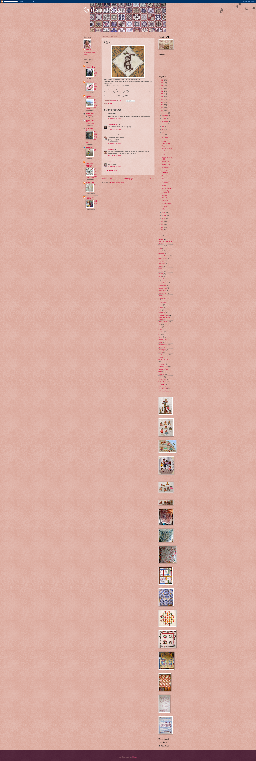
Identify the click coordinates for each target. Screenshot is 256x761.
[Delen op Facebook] (132, 101)
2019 (162, 99)
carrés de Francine (163, 256)
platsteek (164, 198)
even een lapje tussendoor (166, 191)
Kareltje (160, 305)
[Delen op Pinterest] (134, 101)
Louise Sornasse (163, 321)
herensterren (162, 285)
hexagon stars (162, 288)
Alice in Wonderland (166, 142)
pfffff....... (164, 178)
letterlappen (161, 312)
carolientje (161, 253)
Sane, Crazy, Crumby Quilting (91, 66)
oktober (164, 118)
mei (163, 132)
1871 (163, 209)
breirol (160, 251)
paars (160, 327)
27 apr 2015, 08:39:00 (114, 118)
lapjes (160, 310)
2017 (162, 105)
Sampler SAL (162, 347)
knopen (160, 307)
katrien (110, 162)
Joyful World (162, 302)
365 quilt (160, 239)
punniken (161, 332)
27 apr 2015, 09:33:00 (114, 129)
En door (95, 185)
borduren (161, 246)
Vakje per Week (163, 369)
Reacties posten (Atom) (117, 182)
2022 (162, 91)
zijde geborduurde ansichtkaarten (163, 387)
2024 (162, 85)
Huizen (160, 295)
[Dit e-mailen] (127, 101)
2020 (162, 96)
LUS (159, 324)
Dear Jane (161, 261)
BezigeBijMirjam (113, 124)
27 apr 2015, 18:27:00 (114, 166)
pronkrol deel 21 (166, 188)
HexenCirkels (162, 290)
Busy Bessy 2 (90, 82)
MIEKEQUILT (90, 147)
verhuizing (161, 374)
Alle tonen (95, 212)
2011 (162, 230)
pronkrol (160, 329)
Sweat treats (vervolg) (95, 86)
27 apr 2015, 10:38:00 (114, 156)
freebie (160, 268)
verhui (160, 371)
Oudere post (149, 179)
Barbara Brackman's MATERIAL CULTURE (89, 164)
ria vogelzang (112, 135)
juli (163, 126)
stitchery (161, 357)
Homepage (128, 179)
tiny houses (161, 364)
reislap (160, 342)
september (165, 121)
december (165, 113)
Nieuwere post (107, 179)
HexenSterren (162, 293)
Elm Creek (161, 263)
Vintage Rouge (162, 382)
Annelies (111, 149)
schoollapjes (162, 350)
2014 (162, 221)
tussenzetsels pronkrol (166, 181)
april (163, 135)
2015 (162, 110)
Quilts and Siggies (106, 9)
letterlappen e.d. (163, 315)
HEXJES (95, 149)
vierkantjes (165, 170)
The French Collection (164, 360)
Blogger (134, 757)
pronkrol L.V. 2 (166, 161)
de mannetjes (166, 167)
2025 (162, 83)
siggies (110, 103)
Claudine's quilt (162, 258)
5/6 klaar (164, 195)
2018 (162, 102)
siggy (163, 146)
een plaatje (165, 172)
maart (164, 212)
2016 (162, 107)
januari (164, 218)
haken (160, 276)
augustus (165, 124)
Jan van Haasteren (163, 298)
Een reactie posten (111, 170)
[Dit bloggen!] (129, 101)
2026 (162, 80)
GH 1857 (161, 271)
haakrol (160, 273)
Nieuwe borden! (90, 123)
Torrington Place (163, 366)
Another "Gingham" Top (96, 72)
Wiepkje (164, 185)
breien (160, 248)
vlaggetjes (161, 384)
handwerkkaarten (163, 283)
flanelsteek (165, 200)
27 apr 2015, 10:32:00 (114, 143)
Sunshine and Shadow (90, 197)
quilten (160, 337)
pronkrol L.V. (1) (166, 164)
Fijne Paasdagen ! (167, 203)
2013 (162, 224)
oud (163, 175)
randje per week (163, 339)
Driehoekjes (89, 115)
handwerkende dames (164, 279)
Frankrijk (161, 266)
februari (164, 215)
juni (163, 129)
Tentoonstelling (95, 201)
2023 (162, 88)
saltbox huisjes (162, 344)
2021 (162, 94)
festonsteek (165, 206)
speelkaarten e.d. (163, 355)
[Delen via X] (130, 101)
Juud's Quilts (90, 182)
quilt (159, 334)
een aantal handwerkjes (166, 138)
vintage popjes (162, 379)
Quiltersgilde (90, 113)
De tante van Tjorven (89, 129)
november (165, 115)
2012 (162, 227)
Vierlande (161, 377)
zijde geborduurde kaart (165, 391)
